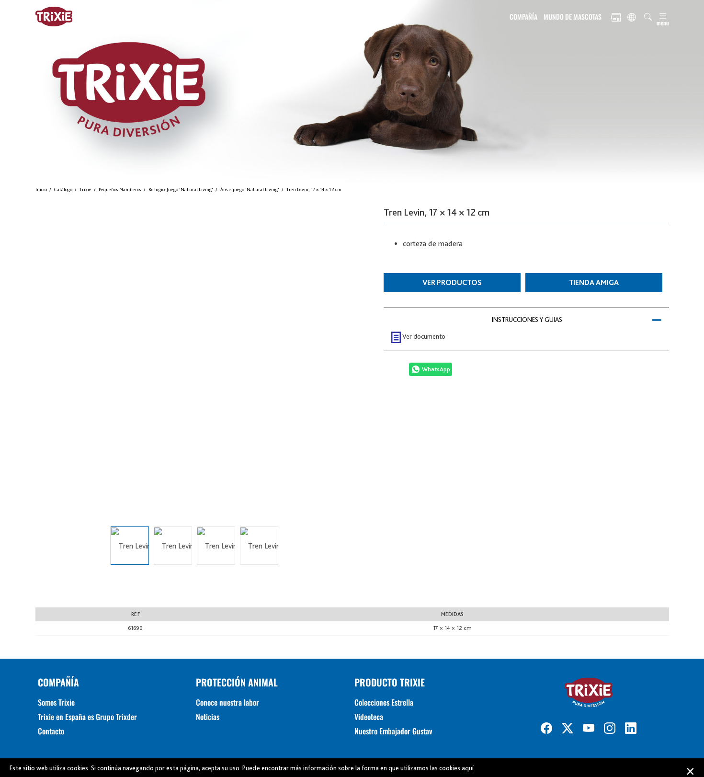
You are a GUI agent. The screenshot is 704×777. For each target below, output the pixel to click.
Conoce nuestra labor (227, 702)
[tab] (526, 319)
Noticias (207, 716)
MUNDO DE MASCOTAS (573, 16)
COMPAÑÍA (523, 16)
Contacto (51, 731)
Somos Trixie (56, 702)
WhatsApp (436, 369)
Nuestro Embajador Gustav (393, 731)
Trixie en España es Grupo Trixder (87, 716)
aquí (468, 768)
